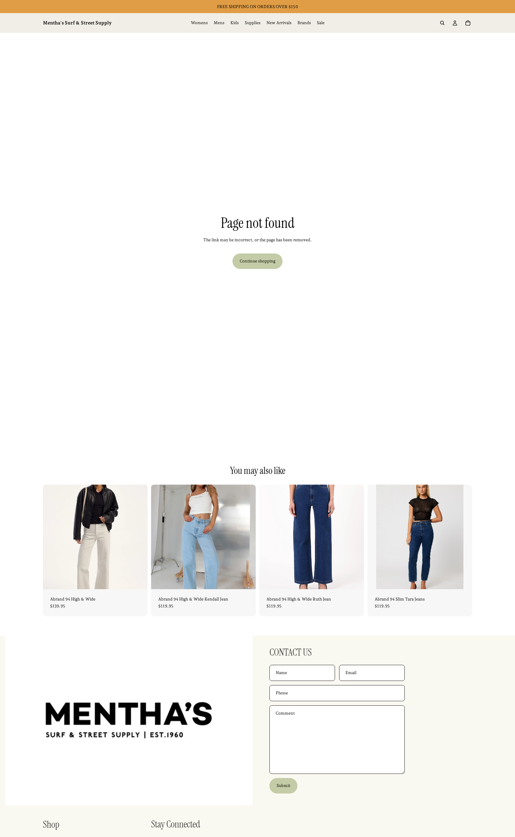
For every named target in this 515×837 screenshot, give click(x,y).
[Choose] (138, 580)
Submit (283, 785)
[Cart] (467, 22)
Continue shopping (257, 261)
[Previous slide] (52, 536)
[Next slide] (139, 536)
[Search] (442, 22)
